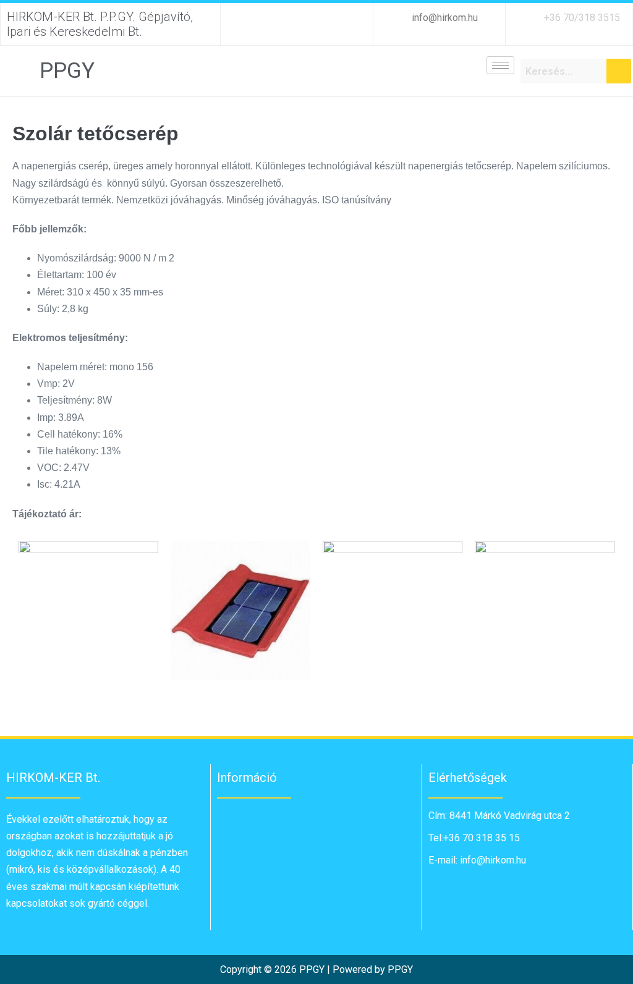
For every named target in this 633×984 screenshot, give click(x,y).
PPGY (67, 70)
